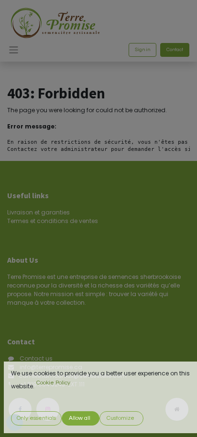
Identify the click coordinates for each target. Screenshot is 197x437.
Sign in (142, 49)
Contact (174, 49)
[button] (36, 418)
